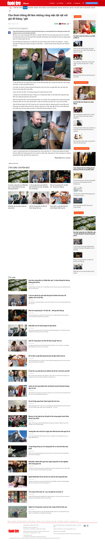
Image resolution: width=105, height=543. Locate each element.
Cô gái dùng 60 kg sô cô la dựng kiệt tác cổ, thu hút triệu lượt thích (48, 447)
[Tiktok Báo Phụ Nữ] (60, 24)
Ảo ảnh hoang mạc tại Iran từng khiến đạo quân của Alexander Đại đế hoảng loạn (84, 182)
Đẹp (68, 7)
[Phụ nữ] (25, 3)
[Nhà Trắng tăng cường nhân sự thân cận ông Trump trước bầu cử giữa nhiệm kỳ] (77, 110)
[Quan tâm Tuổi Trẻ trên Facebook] (87, 525)
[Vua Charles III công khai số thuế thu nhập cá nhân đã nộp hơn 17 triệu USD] (77, 57)
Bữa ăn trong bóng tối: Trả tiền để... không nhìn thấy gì (59, 186)
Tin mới (12, 277)
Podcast (52, 3)
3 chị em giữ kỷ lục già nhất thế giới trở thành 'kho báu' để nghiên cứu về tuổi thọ (39, 187)
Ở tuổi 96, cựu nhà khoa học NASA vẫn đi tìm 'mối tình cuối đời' (49, 371)
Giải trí (64, 7)
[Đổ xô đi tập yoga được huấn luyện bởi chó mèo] (17, 406)
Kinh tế (82, 7)
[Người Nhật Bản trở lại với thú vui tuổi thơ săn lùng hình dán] (17, 482)
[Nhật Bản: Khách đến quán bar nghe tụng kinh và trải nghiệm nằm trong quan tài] (17, 466)
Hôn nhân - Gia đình (33, 7)
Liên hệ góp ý (76, 533)
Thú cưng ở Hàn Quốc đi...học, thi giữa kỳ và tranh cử (46, 492)
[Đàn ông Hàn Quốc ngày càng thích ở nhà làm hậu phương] (77, 136)
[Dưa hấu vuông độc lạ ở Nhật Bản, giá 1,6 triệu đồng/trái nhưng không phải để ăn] (18, 176)
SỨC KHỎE (54, 521)
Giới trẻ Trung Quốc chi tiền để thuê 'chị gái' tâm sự (38, 207)
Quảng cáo (77, 3)
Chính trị (15, 7)
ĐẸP (77, 521)
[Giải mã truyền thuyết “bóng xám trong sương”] (77, 200)
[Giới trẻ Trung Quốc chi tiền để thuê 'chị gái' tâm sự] (39, 197)
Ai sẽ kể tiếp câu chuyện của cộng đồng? (83, 102)
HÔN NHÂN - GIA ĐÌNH (22, 521)
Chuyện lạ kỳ (79, 213)
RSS (80, 533)
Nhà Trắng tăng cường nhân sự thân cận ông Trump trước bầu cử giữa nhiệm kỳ (83, 116)
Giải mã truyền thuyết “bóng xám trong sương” (82, 206)
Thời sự (21, 7)
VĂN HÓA (38, 521)
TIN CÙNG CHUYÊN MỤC (19, 168)
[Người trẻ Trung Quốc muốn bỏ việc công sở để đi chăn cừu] (17, 512)
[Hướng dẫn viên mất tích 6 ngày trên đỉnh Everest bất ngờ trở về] (17, 436)
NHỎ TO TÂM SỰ (31, 521)
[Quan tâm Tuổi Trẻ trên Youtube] (84, 525)
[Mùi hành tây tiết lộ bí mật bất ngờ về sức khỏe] (77, 70)
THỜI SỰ (9, 521)
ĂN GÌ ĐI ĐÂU (72, 521)
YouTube (60, 3)
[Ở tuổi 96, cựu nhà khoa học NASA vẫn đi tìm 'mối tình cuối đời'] (17, 376)
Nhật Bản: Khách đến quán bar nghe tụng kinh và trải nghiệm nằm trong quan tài (48, 463)
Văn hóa (60, 7)
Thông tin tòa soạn (27, 535)
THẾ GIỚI (14, 521)
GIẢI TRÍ (43, 521)
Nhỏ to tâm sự (42, 7)
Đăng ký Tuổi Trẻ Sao (92, 3)
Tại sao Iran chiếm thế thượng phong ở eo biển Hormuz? (84, 194)
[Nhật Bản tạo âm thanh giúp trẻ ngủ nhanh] (18, 197)
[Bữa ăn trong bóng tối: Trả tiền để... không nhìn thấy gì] (60, 176)
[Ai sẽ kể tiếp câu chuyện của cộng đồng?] (84, 93)
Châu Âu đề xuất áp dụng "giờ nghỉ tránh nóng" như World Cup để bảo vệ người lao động (84, 50)
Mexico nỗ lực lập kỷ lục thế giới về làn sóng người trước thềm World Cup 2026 (49, 417)
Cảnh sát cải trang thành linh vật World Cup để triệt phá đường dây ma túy (49, 387)
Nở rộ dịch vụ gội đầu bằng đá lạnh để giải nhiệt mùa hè (59, 207)
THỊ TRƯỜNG (60, 521)
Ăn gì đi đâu (87, 7)
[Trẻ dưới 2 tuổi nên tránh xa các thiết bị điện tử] (84, 27)
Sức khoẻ (78, 16)
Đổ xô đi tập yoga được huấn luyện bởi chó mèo (44, 401)
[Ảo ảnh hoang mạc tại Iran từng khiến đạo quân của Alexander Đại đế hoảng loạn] (77, 176)
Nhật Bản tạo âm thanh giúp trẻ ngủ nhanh (17, 207)
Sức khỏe (77, 7)
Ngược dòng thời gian (82, 148)
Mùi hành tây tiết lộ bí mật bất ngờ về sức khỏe (84, 76)
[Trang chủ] (10, 7)
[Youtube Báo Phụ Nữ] (63, 24)
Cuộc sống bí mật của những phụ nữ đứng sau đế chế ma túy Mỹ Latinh (84, 168)
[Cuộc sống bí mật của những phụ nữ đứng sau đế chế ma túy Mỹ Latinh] (84, 159)
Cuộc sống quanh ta (81, 82)
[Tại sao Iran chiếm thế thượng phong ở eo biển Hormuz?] (77, 189)
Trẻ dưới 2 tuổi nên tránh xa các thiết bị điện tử (84, 37)
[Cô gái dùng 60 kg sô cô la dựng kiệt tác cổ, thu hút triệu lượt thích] (17, 451)
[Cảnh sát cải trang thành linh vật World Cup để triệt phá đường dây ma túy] (17, 391)
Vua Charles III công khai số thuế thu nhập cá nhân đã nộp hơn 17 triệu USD (83, 63)
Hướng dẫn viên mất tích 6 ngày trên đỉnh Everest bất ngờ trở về (49, 431)
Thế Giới (25, 7)
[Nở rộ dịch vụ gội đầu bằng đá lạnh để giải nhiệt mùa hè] (60, 197)
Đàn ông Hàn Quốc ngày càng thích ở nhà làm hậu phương (84, 142)
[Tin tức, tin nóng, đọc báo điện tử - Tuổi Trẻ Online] (14, 3)
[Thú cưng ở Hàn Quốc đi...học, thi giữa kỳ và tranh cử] (17, 497)
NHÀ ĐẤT (66, 521)
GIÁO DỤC (48, 521)
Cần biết (69, 3)
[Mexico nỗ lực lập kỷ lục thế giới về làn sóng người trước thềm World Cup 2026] (17, 421)
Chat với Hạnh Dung (52, 7)
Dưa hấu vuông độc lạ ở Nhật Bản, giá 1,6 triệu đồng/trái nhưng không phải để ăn (18, 187)
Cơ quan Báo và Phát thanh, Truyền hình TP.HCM (34, 536)
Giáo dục (71, 7)
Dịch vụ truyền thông (58, 533)
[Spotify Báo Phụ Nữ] (56, 24)
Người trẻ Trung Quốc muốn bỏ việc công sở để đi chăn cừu (48, 507)
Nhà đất (93, 7)
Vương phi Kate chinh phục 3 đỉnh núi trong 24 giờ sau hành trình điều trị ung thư (84, 129)
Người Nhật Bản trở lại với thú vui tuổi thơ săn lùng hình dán (48, 477)
